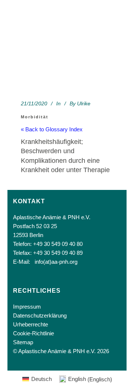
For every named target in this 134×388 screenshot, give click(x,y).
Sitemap (23, 342)
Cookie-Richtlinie (33, 333)
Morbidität (34, 117)
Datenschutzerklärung (40, 315)
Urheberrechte (30, 324)
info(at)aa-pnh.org (56, 262)
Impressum (27, 306)
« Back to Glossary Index (52, 129)
